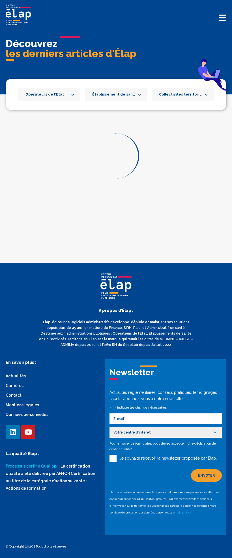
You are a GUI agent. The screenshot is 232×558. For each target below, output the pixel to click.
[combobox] (49, 94)
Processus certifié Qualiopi (32, 466)
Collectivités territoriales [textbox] (183, 94)
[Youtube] (28, 432)
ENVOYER (206, 475)
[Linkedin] (13, 432)
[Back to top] (219, 545)
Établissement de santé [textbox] (114, 94)
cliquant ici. (184, 512)
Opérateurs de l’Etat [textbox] (44, 94)
